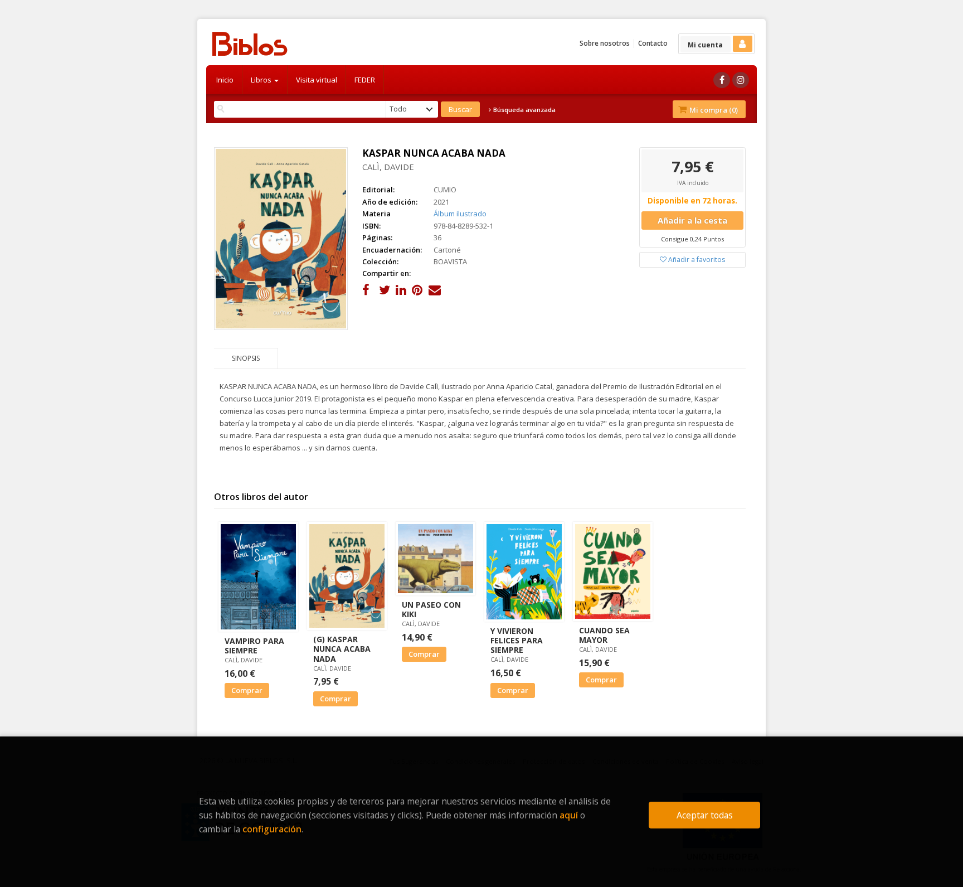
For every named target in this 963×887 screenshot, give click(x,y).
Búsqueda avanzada (524, 109)
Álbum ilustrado (460, 214)
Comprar (246, 690)
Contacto (653, 43)
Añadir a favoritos (696, 259)
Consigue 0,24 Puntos (692, 239)
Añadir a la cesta (692, 220)
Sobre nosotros (605, 43)
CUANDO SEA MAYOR (604, 635)
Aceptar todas (705, 815)
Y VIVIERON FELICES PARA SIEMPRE (516, 640)
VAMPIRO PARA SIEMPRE (254, 646)
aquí (569, 815)
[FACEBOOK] (721, 80)
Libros (262, 80)
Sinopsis (246, 358)
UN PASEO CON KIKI (431, 609)
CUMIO (445, 190)
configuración (271, 829)
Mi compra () (713, 110)
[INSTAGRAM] (740, 80)
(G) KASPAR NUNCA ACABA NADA (342, 648)
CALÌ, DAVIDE (388, 166)
